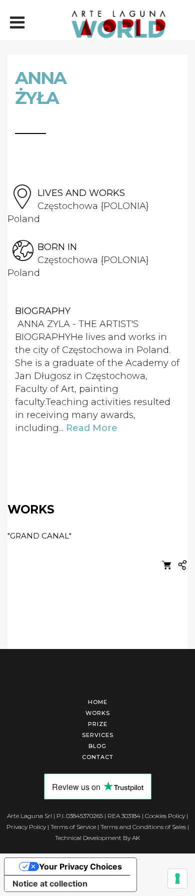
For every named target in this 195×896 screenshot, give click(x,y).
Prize (98, 724)
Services (98, 735)
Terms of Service (73, 826)
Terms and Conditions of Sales (143, 826)
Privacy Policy (26, 826)
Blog (97, 746)
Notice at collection (50, 883)
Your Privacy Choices (80, 867)
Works (98, 713)
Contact (98, 757)
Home (98, 702)
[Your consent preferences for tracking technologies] (177, 878)
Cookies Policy (165, 816)
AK (136, 838)
